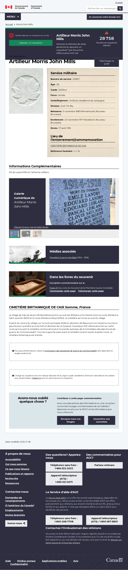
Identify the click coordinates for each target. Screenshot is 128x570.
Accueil (9, 24)
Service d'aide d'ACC (57, 498)
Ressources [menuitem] (12, 483)
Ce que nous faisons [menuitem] (17, 469)
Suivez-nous (17, 524)
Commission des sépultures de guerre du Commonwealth (70, 351)
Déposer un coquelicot (30, 43)
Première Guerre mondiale (63, 257)
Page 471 (54, 288)
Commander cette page (63, 291)
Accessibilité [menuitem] (13, 459)
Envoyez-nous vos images (70, 420)
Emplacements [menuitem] (14, 510)
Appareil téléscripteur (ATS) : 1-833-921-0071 (64, 478)
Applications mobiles (54, 561)
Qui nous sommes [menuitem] (16, 464)
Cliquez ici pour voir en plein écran (31, 227)
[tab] (14, 233)
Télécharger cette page (91, 291)
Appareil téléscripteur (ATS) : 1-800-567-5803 (104, 520)
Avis (75, 561)
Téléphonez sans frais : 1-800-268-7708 (64, 520)
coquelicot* (62, 50)
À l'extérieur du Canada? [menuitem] (19, 505)
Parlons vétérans (104, 465)
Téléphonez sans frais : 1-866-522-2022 (64, 467)
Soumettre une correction (102, 420)
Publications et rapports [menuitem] (19, 473)
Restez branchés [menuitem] (15, 515)
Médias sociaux (26, 561)
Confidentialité (19, 564)
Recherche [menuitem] (11, 478)
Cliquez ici (36, 378)
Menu (14, 16)
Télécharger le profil (106, 62)
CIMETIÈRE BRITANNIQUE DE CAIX (68, 146)
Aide (8, 561)
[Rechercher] (120, 8)
